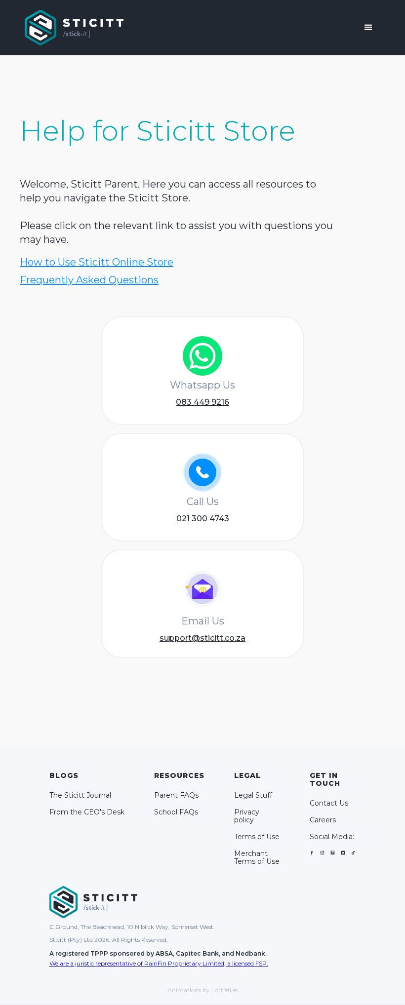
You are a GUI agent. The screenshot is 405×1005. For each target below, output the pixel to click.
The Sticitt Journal (80, 795)
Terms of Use (257, 837)
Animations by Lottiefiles (202, 990)
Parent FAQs (176, 795)
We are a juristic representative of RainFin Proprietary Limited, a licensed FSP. (158, 963)
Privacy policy (246, 816)
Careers (323, 820)
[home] (74, 27)
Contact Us (329, 803)
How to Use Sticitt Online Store (96, 262)
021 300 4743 (202, 518)
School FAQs (176, 812)
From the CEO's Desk (86, 812)
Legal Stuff (253, 795)
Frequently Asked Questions (89, 280)
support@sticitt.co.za (202, 638)
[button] (368, 27)
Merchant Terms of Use (257, 857)
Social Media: (332, 837)
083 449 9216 (202, 402)
